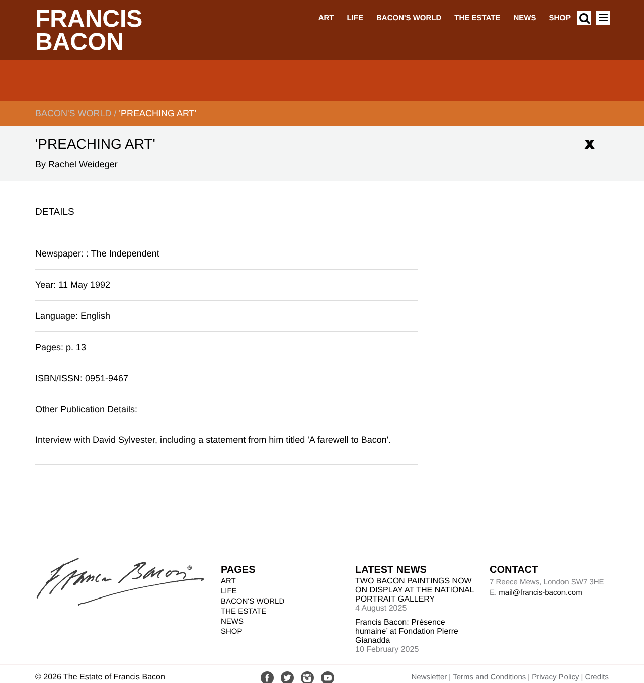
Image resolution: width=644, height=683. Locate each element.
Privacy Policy (555, 677)
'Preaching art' (157, 113)
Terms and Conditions (489, 677)
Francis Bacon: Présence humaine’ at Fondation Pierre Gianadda (406, 631)
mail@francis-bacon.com (540, 592)
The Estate (477, 18)
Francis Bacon (88, 30)
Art (326, 18)
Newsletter (429, 677)
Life (355, 18)
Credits (597, 677)
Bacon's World (408, 18)
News (524, 18)
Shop (560, 18)
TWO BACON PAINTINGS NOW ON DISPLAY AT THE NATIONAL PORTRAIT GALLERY (414, 590)
